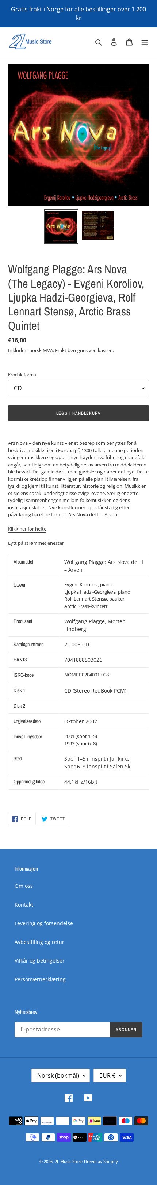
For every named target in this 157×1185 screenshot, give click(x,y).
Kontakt (24, 904)
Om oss (24, 885)
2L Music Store (69, 1161)
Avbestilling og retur (39, 941)
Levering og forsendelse (44, 923)
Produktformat (23, 375)
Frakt (60, 350)
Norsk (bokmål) (58, 1075)
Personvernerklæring (40, 979)
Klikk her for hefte (27, 528)
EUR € (107, 1075)
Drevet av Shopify (101, 1161)
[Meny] (144, 41)
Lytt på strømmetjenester (36, 543)
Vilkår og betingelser (40, 960)
